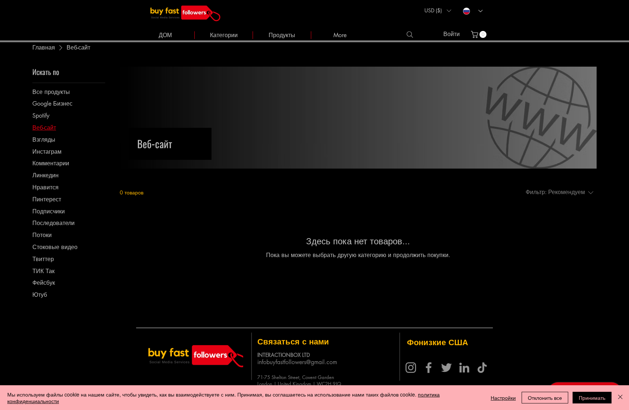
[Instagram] (411, 367)
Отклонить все (545, 397)
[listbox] (438, 10)
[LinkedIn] (464, 367)
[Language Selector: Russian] (473, 11)
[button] (438, 10)
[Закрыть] (620, 397)
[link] (479, 34)
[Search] (409, 34)
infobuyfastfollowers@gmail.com (297, 362)
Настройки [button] (503, 397)
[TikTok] (482, 367)
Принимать (592, 397)
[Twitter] (446, 367)
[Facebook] (429, 367)
